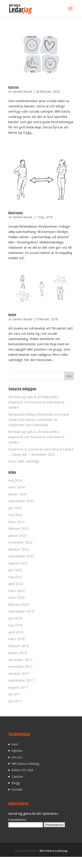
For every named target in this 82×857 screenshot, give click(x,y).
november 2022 (20, 542)
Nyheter (17, 751)
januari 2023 (17, 535)
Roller (12, 315)
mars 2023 (16, 521)
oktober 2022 (18, 549)
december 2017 (20, 659)
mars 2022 (16, 590)
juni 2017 (15, 701)
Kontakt (17, 789)
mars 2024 (16, 487)
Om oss (17, 757)
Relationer (15, 213)
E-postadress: (17, 820)
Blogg (15, 783)
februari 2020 (18, 604)
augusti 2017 (18, 687)
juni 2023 (15, 508)
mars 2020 (16, 597)
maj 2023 (15, 514)
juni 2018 (15, 618)
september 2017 (21, 680)
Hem (14, 744)
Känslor (13, 87)
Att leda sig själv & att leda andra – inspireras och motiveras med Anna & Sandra (36, 402)
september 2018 (21, 611)
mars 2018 (16, 639)
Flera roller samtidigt (24, 461)
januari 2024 (17, 494)
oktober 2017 (18, 673)
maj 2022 (15, 577)
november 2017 (20, 666)
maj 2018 (15, 625)
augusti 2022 (18, 563)
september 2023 (21, 501)
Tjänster (17, 776)
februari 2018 (18, 646)
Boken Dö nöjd (22, 770)
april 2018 (15, 632)
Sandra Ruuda (22, 91)
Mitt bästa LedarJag (25, 763)
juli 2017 (14, 694)
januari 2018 (17, 652)
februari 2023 (18, 528)
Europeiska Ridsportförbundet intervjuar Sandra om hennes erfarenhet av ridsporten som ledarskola (38, 419)
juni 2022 (15, 570)
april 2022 (15, 583)
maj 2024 (15, 480)
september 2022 (21, 556)
